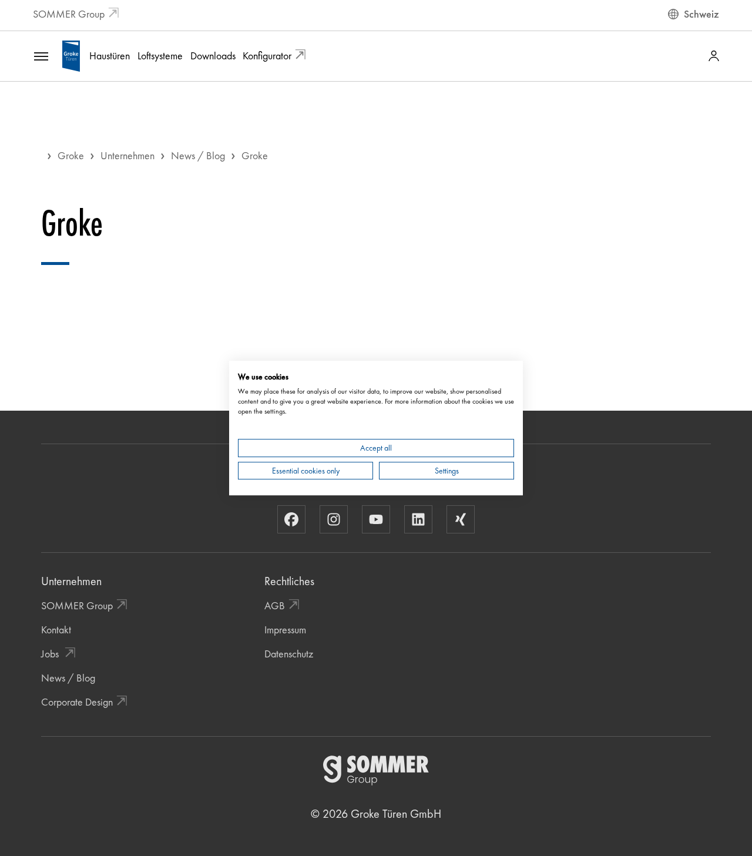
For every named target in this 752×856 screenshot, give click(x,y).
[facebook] (291, 519)
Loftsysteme (160, 55)
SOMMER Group (69, 14)
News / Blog (198, 155)
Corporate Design (77, 702)
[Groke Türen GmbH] (71, 54)
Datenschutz (288, 653)
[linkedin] (418, 519)
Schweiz (701, 14)
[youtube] (376, 519)
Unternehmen (127, 155)
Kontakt (56, 629)
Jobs (51, 653)
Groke (71, 155)
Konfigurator (267, 55)
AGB (274, 605)
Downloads (213, 55)
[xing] (460, 519)
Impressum (285, 629)
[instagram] (334, 519)
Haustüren (109, 55)
